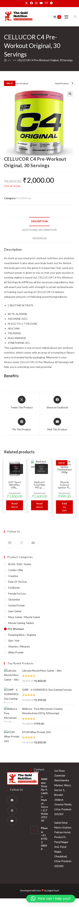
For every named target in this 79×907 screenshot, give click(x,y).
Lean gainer (14, 611)
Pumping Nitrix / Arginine (22, 634)
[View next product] (72, 83)
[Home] (5, 60)
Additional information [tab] (39, 230)
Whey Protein (16, 652)
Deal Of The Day (17, 581)
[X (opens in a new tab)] (27, 3)
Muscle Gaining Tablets (21, 623)
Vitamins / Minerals (19, 646)
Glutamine (14, 599)
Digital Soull (53, 890)
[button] (70, 94)
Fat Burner (14, 587)
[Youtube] (33, 542)
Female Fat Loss (17, 593)
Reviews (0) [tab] (39, 238)
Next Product (62, 83)
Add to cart (64, 507)
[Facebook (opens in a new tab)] (31, 3)
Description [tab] (39, 221)
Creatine (13, 576)
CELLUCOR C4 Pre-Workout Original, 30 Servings (45, 60)
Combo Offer (15, 570)
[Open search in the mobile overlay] (73, 16)
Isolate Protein (16, 605)
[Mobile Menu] (65, 16)
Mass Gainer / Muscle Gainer (24, 617)
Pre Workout (23, 198)
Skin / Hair (14, 640)
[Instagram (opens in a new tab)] (36, 3)
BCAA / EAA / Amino (19, 564)
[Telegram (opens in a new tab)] (51, 3)
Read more (14, 505)
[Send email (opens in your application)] (46, 3)
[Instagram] (21, 542)
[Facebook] (10, 542)
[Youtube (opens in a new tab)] (41, 3)
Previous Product (19, 83)
